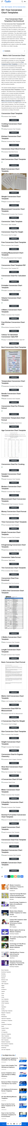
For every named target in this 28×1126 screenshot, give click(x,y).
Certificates (3, 981)
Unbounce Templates (6, 1034)
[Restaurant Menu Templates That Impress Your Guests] (23, 1083)
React (2, 1026)
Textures (3, 1030)
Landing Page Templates (6, 1010)
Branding (3, 974)
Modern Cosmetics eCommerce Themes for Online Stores (17, 886)
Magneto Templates (5, 1012)
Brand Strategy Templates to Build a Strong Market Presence (18, 904)
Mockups (12, 899)
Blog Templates (5, 970)
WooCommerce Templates (7, 1043)
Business (3, 977)
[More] (25, 876)
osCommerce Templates (6, 1020)
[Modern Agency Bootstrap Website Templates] (5, 932)
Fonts (2, 995)
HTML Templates (13, 916)
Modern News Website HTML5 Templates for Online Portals (18, 912)
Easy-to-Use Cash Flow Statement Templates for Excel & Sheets (8, 1114)
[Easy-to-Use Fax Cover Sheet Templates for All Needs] (23, 1105)
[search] (22, 1)
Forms (2, 997)
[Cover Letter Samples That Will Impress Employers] (23, 1067)
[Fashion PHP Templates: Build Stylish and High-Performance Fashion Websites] (5, 921)
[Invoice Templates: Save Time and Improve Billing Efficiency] (23, 1074)
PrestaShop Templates (6, 1024)
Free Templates (4, 999)
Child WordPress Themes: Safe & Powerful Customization (17, 954)
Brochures (3, 975)
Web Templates (13, 926)
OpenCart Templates (6, 1018)
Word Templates (8, 6)
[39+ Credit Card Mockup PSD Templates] (5, 938)
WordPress (12, 949)
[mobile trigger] (2, 1)
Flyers (2, 993)
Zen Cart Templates (5, 1049)
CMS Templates (4, 983)
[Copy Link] (20, 1123)
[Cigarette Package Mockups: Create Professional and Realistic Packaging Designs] (5, 895)
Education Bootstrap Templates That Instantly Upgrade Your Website (17, 962)
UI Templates (4, 1032)
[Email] (15, 876)
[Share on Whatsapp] (17, 1123)
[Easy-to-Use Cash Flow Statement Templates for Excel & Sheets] (23, 1114)
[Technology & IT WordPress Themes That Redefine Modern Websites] (5, 945)
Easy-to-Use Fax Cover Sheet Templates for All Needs (8, 1105)
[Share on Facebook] (7, 1123)
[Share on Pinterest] (14, 1123)
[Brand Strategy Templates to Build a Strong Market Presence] (5, 904)
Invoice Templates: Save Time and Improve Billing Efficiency (8, 1074)
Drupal (2, 987)
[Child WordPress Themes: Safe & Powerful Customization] (5, 954)
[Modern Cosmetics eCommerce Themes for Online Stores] (5, 887)
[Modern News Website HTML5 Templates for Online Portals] (5, 913)
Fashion (3, 991)
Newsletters (4, 1016)
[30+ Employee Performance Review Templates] (23, 1090)
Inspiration (3, 1006)
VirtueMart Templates (6, 1037)
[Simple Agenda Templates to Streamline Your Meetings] (23, 1059)
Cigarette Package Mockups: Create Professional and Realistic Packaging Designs (18, 895)
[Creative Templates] (8, 1)
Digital (2, 985)
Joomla (2, 1008)
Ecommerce (12, 890)
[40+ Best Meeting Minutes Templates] (23, 1098)
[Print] (21, 876)
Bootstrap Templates (14, 933)
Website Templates (5, 1041)
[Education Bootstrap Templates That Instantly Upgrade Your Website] (5, 963)
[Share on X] (10, 1123)
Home (2, 6)
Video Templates (5, 1036)
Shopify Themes (5, 1028)
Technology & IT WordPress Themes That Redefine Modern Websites (18, 945)
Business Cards (4, 979)
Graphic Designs (4, 1001)
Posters (3, 1022)
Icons (2, 1005)
